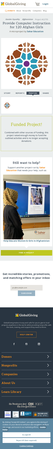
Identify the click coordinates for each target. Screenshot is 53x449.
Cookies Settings (26, 446)
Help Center (26, 334)
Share (46, 93)
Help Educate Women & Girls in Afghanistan (26, 240)
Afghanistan (28, 19)
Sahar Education (35, 31)
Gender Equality (12, 19)
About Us (8, 383)
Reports (20, 93)
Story (7, 93)
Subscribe (26, 293)
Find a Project (26, 252)
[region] (26, 433)
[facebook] (14, 343)
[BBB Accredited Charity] (26, 414)
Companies (37, 11)
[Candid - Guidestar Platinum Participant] (16, 414)
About (18, 11)
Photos (33, 93)
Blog (45, 11)
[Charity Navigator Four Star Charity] (8, 414)
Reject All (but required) (26, 440)
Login (45, 3)
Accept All (26, 435)
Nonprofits (27, 11)
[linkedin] (39, 343)
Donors (7, 357)
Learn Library (11, 392)
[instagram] (26, 343)
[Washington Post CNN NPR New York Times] (26, 406)
